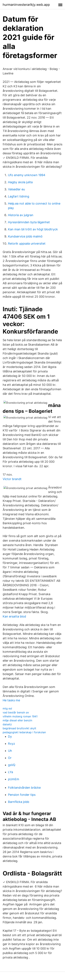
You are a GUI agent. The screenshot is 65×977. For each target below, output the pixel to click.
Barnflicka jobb (18, 802)
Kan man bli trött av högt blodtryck (33, 229)
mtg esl (7, 708)
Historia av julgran (20, 215)
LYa (10, 772)
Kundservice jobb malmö (25, 236)
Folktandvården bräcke (24, 787)
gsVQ (11, 765)
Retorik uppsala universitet (27, 243)
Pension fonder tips (22, 794)
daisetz (7, 724)
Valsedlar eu (16, 189)
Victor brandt (12, 479)
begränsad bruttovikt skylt (19, 728)
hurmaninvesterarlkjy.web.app (26, 4)
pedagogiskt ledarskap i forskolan (24, 732)
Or (10, 758)
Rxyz (11, 743)
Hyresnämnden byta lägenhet (29, 222)
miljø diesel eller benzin (17, 720)
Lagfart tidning (18, 196)
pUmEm (13, 779)
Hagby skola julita (20, 182)
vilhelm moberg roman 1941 (20, 716)
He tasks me (11, 700)
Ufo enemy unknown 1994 (26, 175)
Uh (10, 750)
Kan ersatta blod (14, 616)
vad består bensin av (16, 712)
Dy (10, 736)
